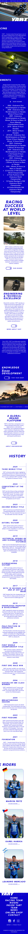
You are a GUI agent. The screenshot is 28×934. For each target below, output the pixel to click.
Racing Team (14, 900)
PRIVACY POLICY (17, 924)
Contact (14, 915)
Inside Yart (14, 905)
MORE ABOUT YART (14, 329)
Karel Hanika (13, 841)
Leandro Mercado (14, 881)
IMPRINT (9, 924)
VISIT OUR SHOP (17, 378)
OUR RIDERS (17, 101)
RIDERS (14, 902)
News (14, 910)
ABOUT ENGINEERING (14, 446)
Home (14, 898)
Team (14, 907)
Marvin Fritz (14, 801)
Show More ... (14, 803)
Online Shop (14, 912)
